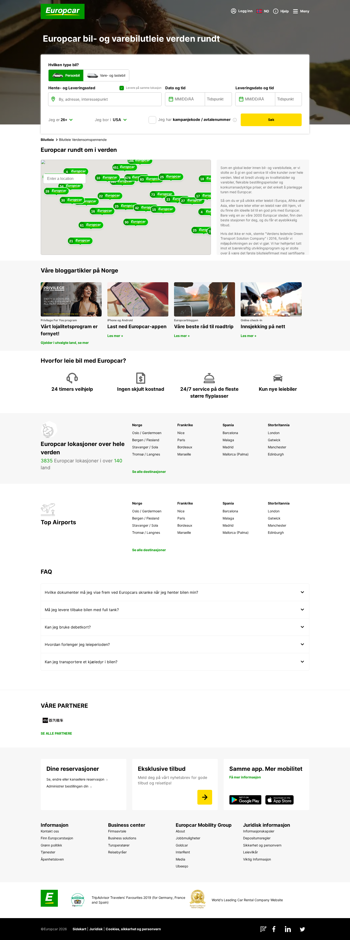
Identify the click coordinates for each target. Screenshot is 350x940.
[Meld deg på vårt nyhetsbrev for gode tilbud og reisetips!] (204, 797)
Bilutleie (47, 140)
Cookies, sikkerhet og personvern (133, 929)
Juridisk (96, 929)
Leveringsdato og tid (254, 87)
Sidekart (79, 929)
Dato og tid (175, 87)
